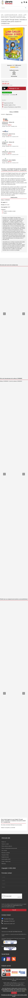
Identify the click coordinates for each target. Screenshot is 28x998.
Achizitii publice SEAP (6, 859)
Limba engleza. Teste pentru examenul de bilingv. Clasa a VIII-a (14, 286)
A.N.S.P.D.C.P (22, 934)
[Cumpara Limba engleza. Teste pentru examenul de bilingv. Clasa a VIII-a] (14, 299)
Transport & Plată (5, 854)
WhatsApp (4, 863)
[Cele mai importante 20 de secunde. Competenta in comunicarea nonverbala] (14, 348)
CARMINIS (15, 111)
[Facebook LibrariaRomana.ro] (4, 960)
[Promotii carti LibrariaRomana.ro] (8, 960)
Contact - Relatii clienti (6, 861)
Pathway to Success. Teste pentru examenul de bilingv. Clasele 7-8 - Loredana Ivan (14, 322)
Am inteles (14, 992)
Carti (2, 14)
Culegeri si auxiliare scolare (11, 14)
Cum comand (4, 850)
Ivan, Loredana (15, 283)
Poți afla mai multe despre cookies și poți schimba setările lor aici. (14, 995)
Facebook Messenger (9, 918)
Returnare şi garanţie (6, 852)
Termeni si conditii (5, 843)
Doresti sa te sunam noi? (9, 923)
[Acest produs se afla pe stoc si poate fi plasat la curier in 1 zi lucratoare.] (16, 94)
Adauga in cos (14, 88)
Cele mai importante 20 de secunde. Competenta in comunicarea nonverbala (14, 357)
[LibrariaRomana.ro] (7, 4)
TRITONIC (14, 360)
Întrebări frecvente (5, 857)
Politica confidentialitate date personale (9, 848)
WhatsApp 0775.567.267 (9, 921)
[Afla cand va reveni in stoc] (14, 369)
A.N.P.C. (3, 939)
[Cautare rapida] (25, 7)
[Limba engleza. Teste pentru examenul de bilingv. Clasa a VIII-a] (14, 279)
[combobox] (14, 7)
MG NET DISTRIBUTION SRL (15, 931)
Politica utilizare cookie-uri (7, 846)
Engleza (20, 14)
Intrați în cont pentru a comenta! (8, 827)
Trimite (13, 910)
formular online (12, 946)
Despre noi (4, 841)
